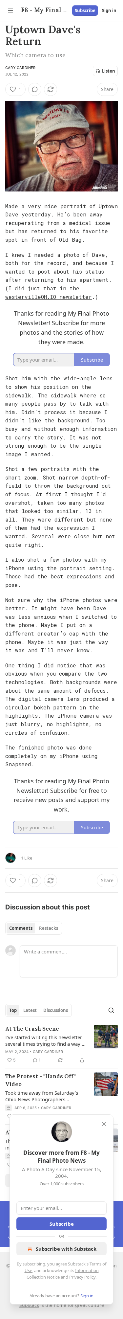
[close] (104, 1124)
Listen (108, 71)
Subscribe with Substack (66, 1248)
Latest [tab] (30, 1010)
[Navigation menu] (10, 10)
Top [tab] (13, 1010)
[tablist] (33, 928)
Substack (29, 1305)
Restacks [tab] (48, 928)
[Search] (111, 1010)
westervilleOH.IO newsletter (48, 296)
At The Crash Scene (32, 1028)
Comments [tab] (20, 928)
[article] (61, 1044)
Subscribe (85, 10)
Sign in (109, 10)
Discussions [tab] (55, 1010)
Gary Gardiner (20, 67)
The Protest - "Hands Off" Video (40, 1080)
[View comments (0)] (34, 89)
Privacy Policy (82, 1277)
